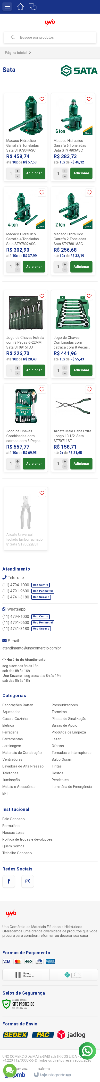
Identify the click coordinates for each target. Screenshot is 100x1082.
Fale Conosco (13, 819)
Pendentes (60, 780)
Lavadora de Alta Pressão (23, 766)
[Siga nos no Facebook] (8, 881)
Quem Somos (13, 846)
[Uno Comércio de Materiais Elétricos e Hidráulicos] (50, 22)
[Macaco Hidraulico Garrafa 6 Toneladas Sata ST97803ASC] (73, 137)
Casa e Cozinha (15, 718)
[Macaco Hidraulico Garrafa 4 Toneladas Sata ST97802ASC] (26, 231)
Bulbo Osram (62, 759)
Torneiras (59, 712)
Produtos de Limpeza (69, 732)
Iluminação (11, 780)
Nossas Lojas (13, 832)
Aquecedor (11, 712)
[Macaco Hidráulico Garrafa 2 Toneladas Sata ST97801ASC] (73, 231)
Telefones (10, 773)
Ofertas (58, 746)
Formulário (11, 826)
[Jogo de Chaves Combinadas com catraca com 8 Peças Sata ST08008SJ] (73, 334)
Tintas (57, 766)
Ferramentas (12, 739)
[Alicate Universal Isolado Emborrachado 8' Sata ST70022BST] (26, 518)
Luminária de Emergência (72, 786)
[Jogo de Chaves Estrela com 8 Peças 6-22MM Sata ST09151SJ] (26, 334)
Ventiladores (12, 759)
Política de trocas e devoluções (27, 839)
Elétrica (8, 725)
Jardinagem (11, 746)
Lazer (56, 739)
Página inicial (16, 53)
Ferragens (10, 732)
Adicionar (34, 173)
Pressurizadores (65, 705)
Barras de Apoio (64, 725)
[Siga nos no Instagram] (27, 881)
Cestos (57, 773)
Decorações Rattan (17, 705)
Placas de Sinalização (69, 718)
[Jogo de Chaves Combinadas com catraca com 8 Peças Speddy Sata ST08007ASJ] (26, 428)
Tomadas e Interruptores (72, 752)
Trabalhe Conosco (17, 853)
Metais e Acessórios (18, 786)
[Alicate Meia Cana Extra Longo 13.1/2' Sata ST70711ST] (73, 428)
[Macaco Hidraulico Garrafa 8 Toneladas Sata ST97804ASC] (26, 137)
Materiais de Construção (22, 752)
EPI (5, 793)
